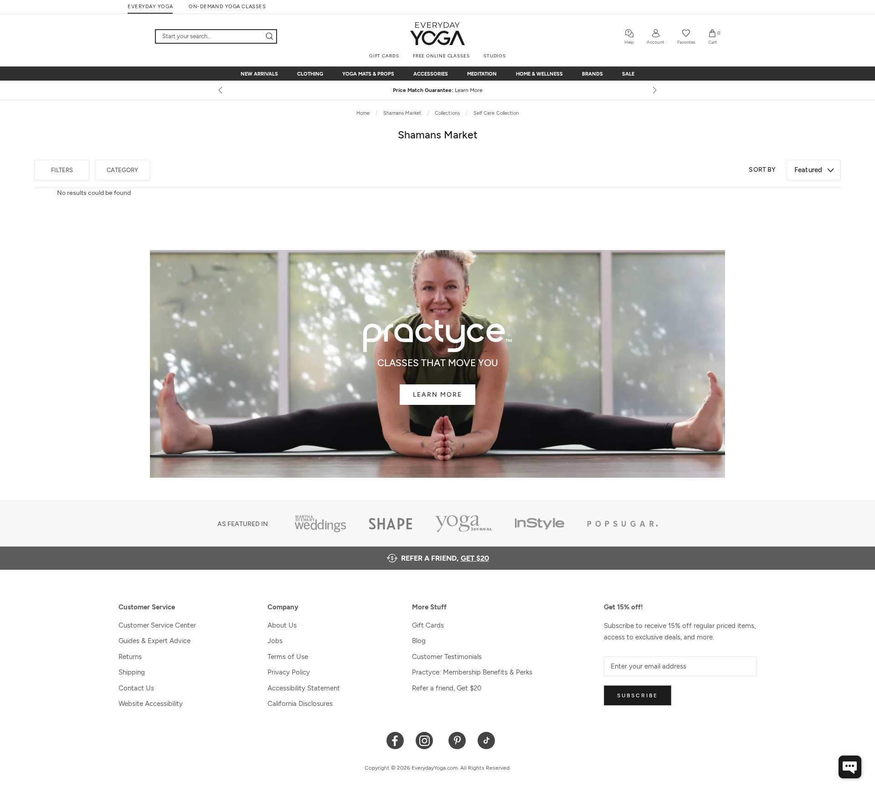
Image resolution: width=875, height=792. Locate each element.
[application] (850, 767)
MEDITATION (482, 74)
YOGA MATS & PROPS (368, 74)
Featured (808, 170)
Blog (419, 641)
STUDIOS (495, 56)
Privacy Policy (289, 672)
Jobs (275, 641)
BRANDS (592, 74)
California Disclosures (300, 704)
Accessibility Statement (304, 688)
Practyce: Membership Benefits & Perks (472, 672)
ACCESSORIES (430, 74)
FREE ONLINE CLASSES (441, 56)
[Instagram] (426, 740)
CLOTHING (310, 74)
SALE (628, 74)
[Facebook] (395, 740)
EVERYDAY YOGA (150, 7)
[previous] (221, 90)
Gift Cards (428, 625)
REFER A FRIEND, (445, 558)
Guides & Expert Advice (154, 641)
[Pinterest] (457, 740)
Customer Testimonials (447, 657)
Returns (130, 657)
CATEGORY (122, 170)
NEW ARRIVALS (259, 74)
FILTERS (62, 170)
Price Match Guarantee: (438, 90)
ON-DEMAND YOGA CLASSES (227, 7)
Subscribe (637, 695)
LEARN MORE (437, 395)
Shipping (131, 672)
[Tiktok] (486, 740)
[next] (654, 90)
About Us (282, 625)
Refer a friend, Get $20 (447, 688)
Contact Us (136, 688)
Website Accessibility (150, 704)
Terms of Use (288, 657)
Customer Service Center (157, 625)
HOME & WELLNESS (539, 74)
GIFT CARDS (384, 56)
